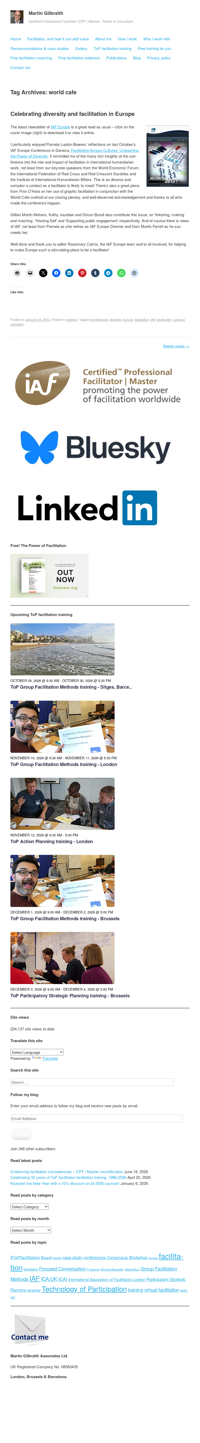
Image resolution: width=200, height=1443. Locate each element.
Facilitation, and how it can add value (58, 38)
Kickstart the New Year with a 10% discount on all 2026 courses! (65, 1183)
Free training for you (154, 48)
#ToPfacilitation (25, 1257)
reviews (71, 319)
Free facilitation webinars (79, 57)
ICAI (62, 1279)
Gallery (81, 48)
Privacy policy (159, 57)
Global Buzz (132, 1269)
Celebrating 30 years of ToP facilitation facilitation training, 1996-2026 (68, 1177)
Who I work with (156, 38)
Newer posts (176, 346)
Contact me (20, 67)
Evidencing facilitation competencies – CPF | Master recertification (66, 1171)
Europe (128, 319)
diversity (115, 319)
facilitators (31, 1269)
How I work (127, 38)
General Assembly (112, 1269)
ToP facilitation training (113, 48)
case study (72, 1257)
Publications (116, 57)
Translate (50, 1058)
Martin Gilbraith (46, 13)
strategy (34, 1290)
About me (103, 38)
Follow (21, 1133)
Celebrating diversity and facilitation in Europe (72, 113)
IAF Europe (60, 126)
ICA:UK (49, 1279)
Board (46, 1257)
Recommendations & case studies (39, 48)
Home (15, 38)
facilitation (142, 319)
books (57, 1257)
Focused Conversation (62, 1268)
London (139, 1279)
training (135, 1289)
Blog (137, 57)
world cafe (164, 319)
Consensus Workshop (127, 1257)
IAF (153, 319)
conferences (99, 319)
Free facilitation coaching (31, 57)
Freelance (93, 1269)
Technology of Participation (84, 1288)
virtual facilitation (161, 1289)
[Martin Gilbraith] (16, 18)
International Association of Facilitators (100, 1279)
